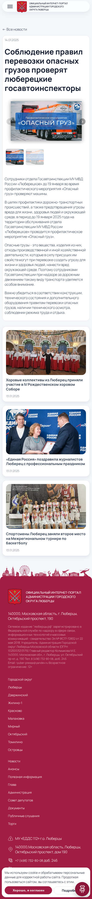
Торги (12, 823)
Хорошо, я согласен (28, 890)
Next (82, 121)
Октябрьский (17, 734)
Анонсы (13, 769)
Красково (15, 710)
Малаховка (16, 718)
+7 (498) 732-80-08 (29, 860)
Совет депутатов (20, 800)
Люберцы (15, 687)
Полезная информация (25, 777)
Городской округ (20, 679)
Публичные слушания (24, 816)
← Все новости (14, 29)
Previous (9, 121)
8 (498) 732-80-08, (42, 658)
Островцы (15, 750)
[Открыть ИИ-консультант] (82, 889)
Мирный (14, 726)
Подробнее (70, 890)
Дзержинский (18, 695)
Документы (16, 808)
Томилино (15, 742)
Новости (14, 761)
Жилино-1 (15, 703)
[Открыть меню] (10, 6)
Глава (12, 784)
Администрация (20, 792)
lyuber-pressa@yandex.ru (32, 662)
